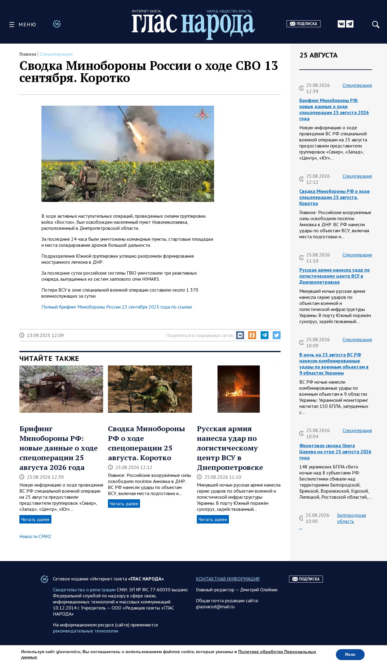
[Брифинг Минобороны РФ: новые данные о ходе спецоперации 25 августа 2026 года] (61, 389)
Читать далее (35, 519)
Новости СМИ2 (35, 536)
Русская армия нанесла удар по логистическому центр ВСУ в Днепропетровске (230, 448)
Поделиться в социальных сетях (199, 335)
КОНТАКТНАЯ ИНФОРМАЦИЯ (227, 579)
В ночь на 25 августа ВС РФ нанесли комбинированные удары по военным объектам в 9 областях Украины (334, 364)
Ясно (350, 654)
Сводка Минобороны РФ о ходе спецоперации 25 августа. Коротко (146, 443)
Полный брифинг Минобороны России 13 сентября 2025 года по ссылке (116, 307)
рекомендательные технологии (85, 631)
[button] (240, 335)
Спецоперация (56, 54)
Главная (27, 54)
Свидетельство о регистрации (84, 589)
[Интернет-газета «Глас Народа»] (193, 27)
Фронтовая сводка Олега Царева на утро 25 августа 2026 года (335, 451)
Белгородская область (351, 518)
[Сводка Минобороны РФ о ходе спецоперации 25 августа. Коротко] (150, 389)
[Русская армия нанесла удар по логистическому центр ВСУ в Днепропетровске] (239, 389)
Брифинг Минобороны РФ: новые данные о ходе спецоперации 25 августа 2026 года (58, 448)
